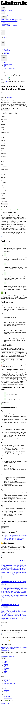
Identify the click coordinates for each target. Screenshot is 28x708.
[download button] (4, 78)
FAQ (5, 682)
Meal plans (18, 15)
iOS (6, 25)
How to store (14, 19)
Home (2, 81)
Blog (16, 21)
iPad (8, 25)
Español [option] (6, 665)
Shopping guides (7, 19)
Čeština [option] (5, 671)
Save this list (4, 203)
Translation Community (9, 683)
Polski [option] (5, 662)
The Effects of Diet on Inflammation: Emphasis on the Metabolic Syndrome (15, 536)
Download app (4, 24)
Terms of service (8, 698)
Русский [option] (6, 673)
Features (3, 10)
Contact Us (6, 691)
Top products (12, 15)
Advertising (6, 690)
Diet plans (23, 15)
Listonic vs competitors (9, 21)
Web (10, 25)
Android (3, 25)
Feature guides (8, 10)
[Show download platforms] (9, 24)
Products (3, 15)
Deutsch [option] (6, 664)
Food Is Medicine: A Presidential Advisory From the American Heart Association (14, 539)
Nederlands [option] (6, 666)
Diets (2, 19)
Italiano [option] (5, 672)
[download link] (4, 656)
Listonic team (9, 97)
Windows (13, 25)
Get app (3, 22)
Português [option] (6, 668)
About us (6, 688)
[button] (2, 28)
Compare (7, 15)
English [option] (5, 661)
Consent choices (5, 703)
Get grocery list (4, 109)
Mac (17, 25)
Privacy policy (7, 696)
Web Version (7, 679)
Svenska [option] (6, 669)
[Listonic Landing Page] (14, 4)
